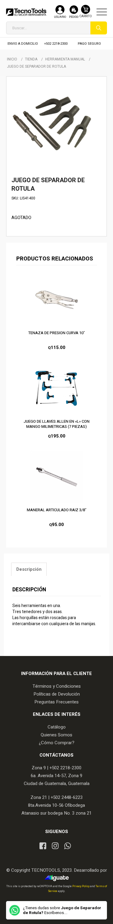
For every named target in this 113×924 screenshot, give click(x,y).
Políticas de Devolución (56, 694)
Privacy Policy (81, 886)
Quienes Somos (56, 735)
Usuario (60, 17)
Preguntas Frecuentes (56, 702)
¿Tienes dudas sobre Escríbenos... (62, 910)
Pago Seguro (89, 43)
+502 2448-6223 (67, 797)
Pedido (73, 17)
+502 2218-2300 (55, 43)
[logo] (26, 12)
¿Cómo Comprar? (56, 742)
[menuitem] (98, 12)
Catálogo (57, 727)
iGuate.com (58, 878)
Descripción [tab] (29, 569)
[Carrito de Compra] (85, 14)
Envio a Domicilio (23, 43)
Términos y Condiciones (57, 686)
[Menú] (98, 12)
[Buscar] (98, 27)
